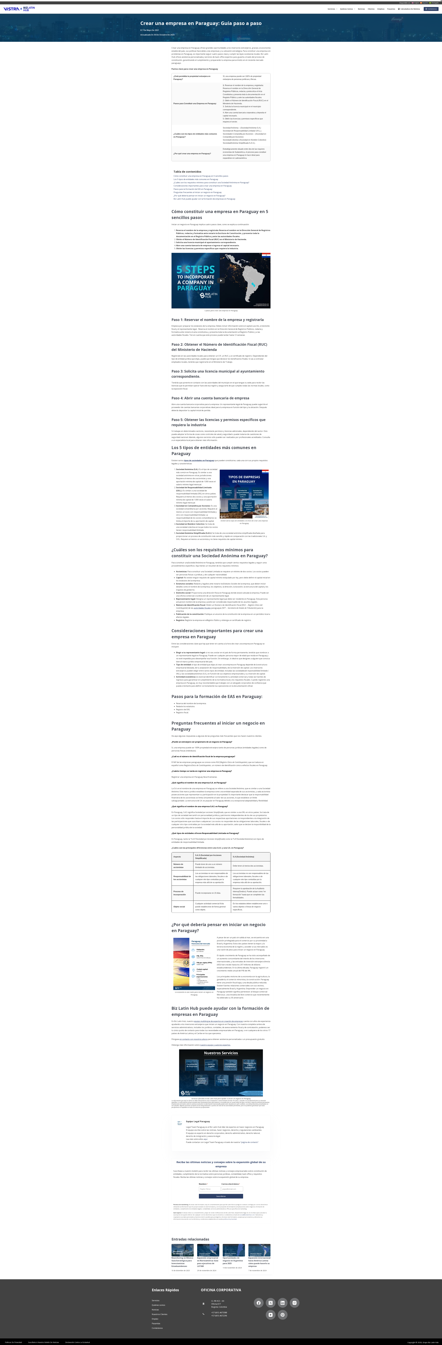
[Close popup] (269, 573)
